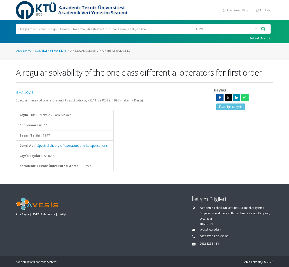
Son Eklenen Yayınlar (50, 50)
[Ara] (263, 29)
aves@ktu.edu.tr (210, 229)
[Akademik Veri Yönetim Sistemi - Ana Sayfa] (36, 10)
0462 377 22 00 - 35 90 (214, 236)
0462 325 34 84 (209, 243)
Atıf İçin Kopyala (231, 107)
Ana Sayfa (23, 50)
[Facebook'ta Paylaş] (220, 97)
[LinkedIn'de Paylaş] (236, 97)
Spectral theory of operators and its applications (72, 145)
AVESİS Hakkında (44, 214)
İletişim (63, 214)
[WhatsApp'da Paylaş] (245, 97)
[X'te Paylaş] (228, 97)
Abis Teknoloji (253, 262)
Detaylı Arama (259, 38)
